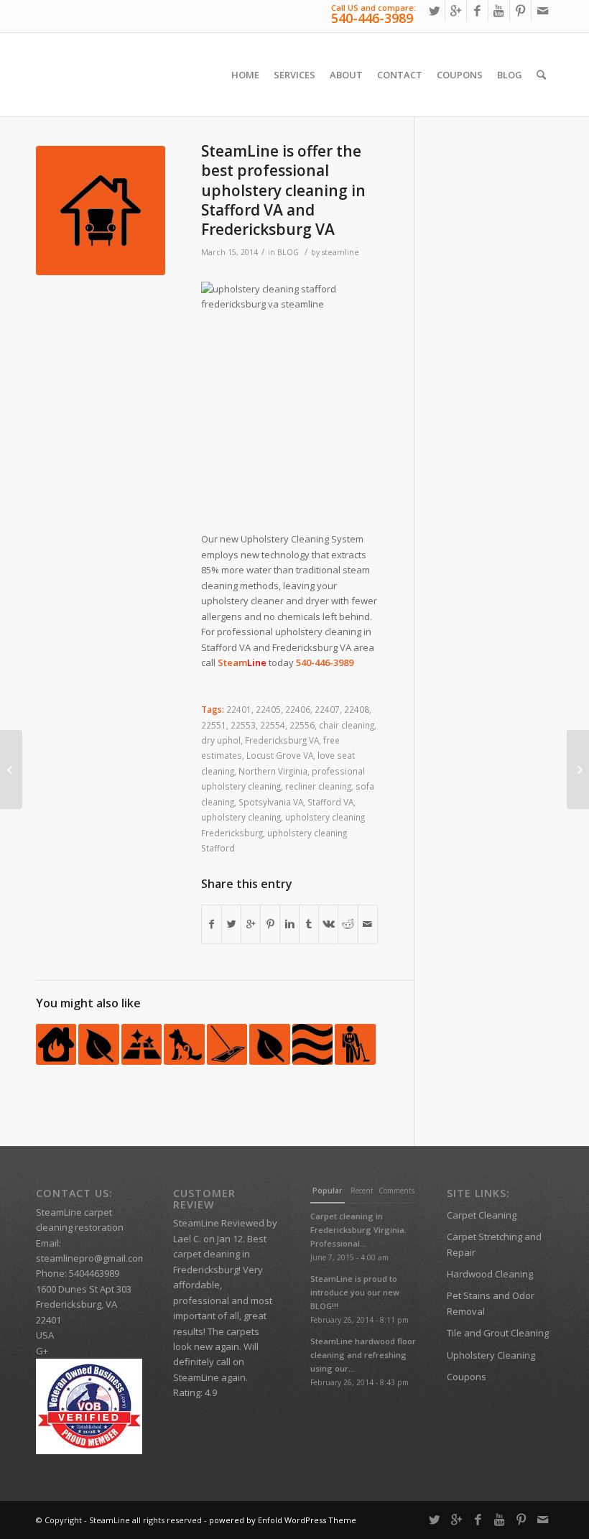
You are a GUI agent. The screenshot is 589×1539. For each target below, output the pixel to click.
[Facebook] (477, 11)
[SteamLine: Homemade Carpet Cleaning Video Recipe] (98, 1044)
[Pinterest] (520, 11)
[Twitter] (434, 11)
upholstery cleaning (241, 817)
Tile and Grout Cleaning (498, 1332)
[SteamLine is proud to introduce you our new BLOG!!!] (141, 1044)
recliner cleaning (318, 786)
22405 (268, 709)
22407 (327, 709)
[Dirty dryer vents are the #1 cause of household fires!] (56, 1044)
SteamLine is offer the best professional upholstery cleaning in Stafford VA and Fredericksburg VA (283, 190)
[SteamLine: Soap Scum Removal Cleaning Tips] (312, 1044)
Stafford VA (330, 802)
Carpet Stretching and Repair (494, 1244)
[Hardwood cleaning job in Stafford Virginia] (227, 1044)
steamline (340, 252)
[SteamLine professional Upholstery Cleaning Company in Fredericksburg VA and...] (578, 769)
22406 (297, 709)
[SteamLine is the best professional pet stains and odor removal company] (184, 1044)
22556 (302, 725)
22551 (213, 725)
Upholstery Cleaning (491, 1355)
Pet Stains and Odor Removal (490, 1303)
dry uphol (221, 740)
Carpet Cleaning (481, 1214)
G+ (42, 1350)
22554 (272, 725)
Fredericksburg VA (282, 740)
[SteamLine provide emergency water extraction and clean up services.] (11, 769)
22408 (356, 709)
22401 (238, 709)
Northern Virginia (272, 771)
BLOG (288, 252)
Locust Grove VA (279, 755)
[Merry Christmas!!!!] (269, 1044)
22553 (243, 725)
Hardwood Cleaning (490, 1273)
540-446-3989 (372, 18)
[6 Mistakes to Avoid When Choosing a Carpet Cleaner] (355, 1044)
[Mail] (542, 11)
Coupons (466, 1376)
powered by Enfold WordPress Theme (282, 1520)
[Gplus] (455, 11)
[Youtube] (498, 11)
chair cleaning (346, 725)
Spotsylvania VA (270, 802)
